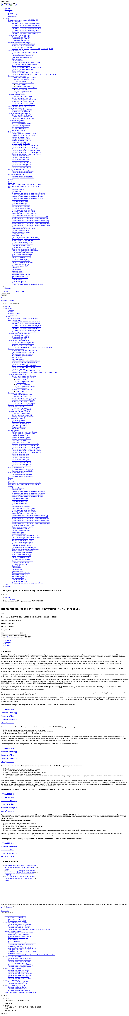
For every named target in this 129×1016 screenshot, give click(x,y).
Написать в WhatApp (9, 713)
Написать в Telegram (9, 719)
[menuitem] (7, 8)
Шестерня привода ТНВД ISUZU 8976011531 (19, 873)
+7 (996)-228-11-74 (18, 291)
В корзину (4, 300)
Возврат (7, 645)
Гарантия (7, 647)
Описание (8, 640)
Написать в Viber (7, 716)
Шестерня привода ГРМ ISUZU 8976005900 (19, 878)
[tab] (66, 640)
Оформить (10, 300)
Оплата (7, 643)
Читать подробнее (6, 907)
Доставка (7, 642)
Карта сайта (5, 911)
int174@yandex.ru (6, 291)
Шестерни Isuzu (12, 637)
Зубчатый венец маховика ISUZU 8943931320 (19, 867)
